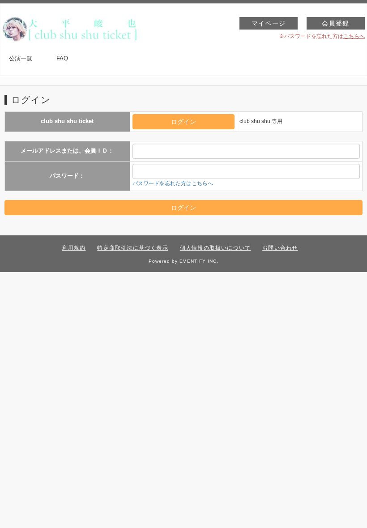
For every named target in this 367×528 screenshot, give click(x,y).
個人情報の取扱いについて (215, 248)
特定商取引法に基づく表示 (132, 248)
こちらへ (354, 36)
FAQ (62, 58)
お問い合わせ (280, 248)
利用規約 (74, 248)
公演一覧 (20, 58)
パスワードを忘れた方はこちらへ (172, 183)
